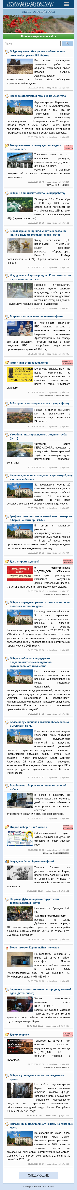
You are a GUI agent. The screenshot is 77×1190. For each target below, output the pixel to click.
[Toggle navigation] (66, 4)
